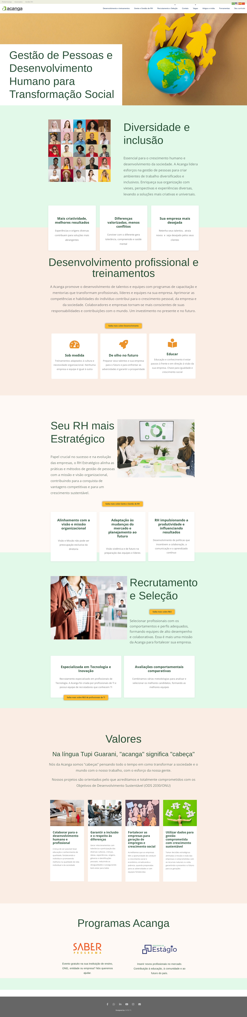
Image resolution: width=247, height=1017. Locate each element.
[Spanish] (240, 3)
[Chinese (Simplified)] (243, 3)
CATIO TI (128, 1010)
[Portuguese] (233, 3)
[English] (236, 3)
